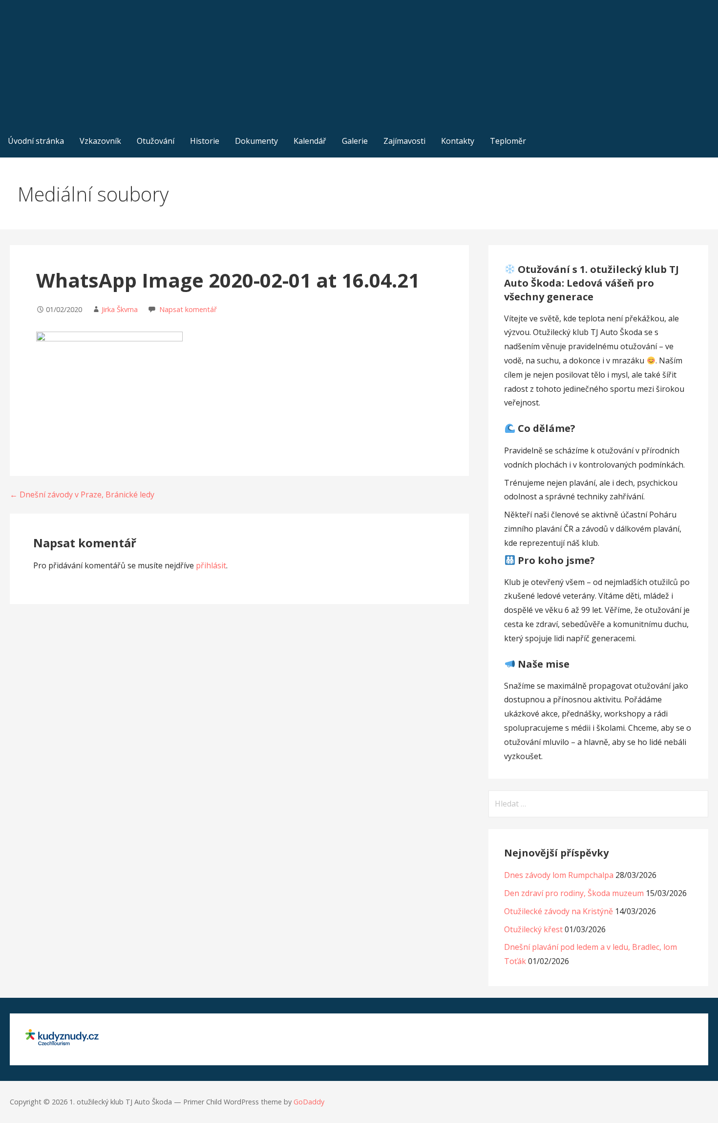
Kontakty (457, 140)
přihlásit (211, 565)
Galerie (355, 140)
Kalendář (310, 140)
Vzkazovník (100, 140)
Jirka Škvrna (120, 309)
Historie (204, 140)
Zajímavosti (404, 140)
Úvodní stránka (36, 140)
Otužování (155, 140)
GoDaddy (309, 1101)
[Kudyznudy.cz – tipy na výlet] (62, 1042)
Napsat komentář (188, 309)
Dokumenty (256, 140)
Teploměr (508, 140)
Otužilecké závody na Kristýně (558, 911)
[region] (359, 62)
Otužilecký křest (533, 929)
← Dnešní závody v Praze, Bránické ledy (82, 494)
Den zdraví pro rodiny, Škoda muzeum (574, 893)
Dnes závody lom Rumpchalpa (558, 875)
